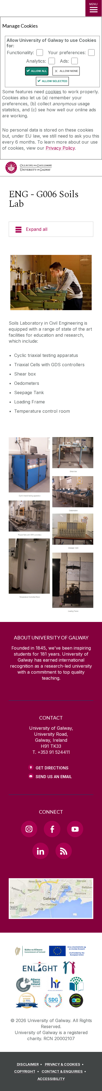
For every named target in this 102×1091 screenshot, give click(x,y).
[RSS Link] (63, 851)
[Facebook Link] (52, 829)
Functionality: (20, 52)
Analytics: (36, 61)
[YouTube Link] (75, 829)
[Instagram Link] (29, 829)
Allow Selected (54, 81)
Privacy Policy (60, 148)
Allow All (39, 70)
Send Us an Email (54, 776)
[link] (49, 951)
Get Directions (52, 768)
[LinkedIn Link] (40, 851)
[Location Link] (51, 915)
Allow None (69, 70)
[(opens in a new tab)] (50, 956)
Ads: (64, 61)
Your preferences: (67, 52)
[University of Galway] (28, 169)
